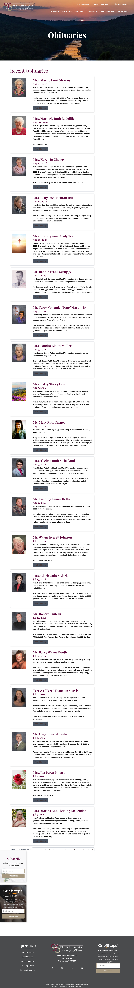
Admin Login (77, 986)
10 (74, 849)
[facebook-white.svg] (52, 968)
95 (88, 849)
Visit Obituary (40, 108)
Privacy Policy (57, 986)
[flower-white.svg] (62, 968)
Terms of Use (67, 986)
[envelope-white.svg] (82, 968)
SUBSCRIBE (13, 876)
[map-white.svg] (72, 968)
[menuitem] (55, 11)
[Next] (92, 849)
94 (83, 849)
